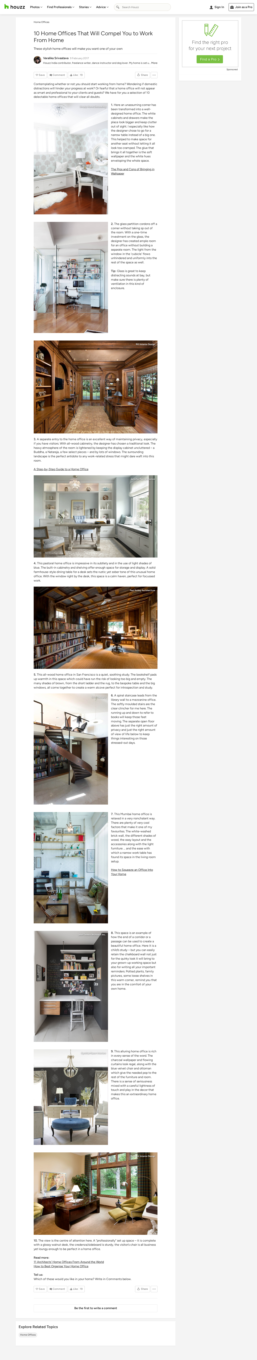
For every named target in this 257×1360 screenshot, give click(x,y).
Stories (84, 7)
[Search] (118, 7)
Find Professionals (59, 7)
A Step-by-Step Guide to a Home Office (61, 469)
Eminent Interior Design (143, 1156)
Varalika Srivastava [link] (55, 58)
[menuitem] (36, 7)
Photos (35, 7)
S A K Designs (98, 697)
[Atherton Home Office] (95, 387)
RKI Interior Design (145, 344)
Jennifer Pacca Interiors (143, 479)
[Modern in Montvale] (95, 516)
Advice (101, 7)
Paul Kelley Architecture (142, 590)
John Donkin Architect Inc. (92, 934)
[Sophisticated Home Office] (95, 1193)
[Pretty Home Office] (71, 158)
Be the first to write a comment (95, 1308)
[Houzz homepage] (14, 6)
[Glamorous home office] (71, 1097)
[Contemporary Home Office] (71, 277)
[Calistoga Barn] (95, 628)
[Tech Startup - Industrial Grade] (71, 867)
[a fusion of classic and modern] (71, 749)
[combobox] (142, 7)
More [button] (154, 63)
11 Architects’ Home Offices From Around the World (69, 1262)
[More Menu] (154, 75)
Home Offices (28, 1334)
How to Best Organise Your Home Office (61, 1266)
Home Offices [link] (41, 22)
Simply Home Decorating (93, 106)
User (103, 815)
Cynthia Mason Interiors (93, 1053)
